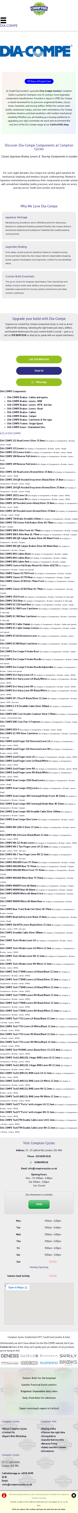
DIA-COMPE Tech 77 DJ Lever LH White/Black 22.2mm (28, 1026)
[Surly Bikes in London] (68, 1358)
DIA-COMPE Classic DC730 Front (17, 573)
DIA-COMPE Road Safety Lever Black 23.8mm (23, 917)
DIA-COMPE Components (13, 391)
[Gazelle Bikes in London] (29, 1358)
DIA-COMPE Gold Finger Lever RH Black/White (24, 772)
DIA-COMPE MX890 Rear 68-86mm (17, 889)
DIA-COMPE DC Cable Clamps (15, 624)
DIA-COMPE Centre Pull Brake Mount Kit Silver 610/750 (29, 565)
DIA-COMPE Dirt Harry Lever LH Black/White (23, 678)
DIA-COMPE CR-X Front (12, 596)
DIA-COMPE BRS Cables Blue (15, 557)
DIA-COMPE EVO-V (9, 729)
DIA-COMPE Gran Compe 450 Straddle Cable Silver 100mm (30, 811)
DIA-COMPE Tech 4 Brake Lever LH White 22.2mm (25, 948)
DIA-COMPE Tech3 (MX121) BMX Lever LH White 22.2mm (29, 1080)
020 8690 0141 (43, 1156)
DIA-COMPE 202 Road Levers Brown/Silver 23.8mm (26, 471)
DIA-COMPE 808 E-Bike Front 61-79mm (20, 530)
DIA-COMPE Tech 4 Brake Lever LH (18, 940)
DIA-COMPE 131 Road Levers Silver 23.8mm (22, 440)
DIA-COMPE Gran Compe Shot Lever (19, 819)
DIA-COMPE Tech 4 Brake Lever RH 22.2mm (22, 956)
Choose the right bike (53, 1432)
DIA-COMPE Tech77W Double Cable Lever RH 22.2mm (27, 1127)
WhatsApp (41, 382)
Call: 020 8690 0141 (39, 359)
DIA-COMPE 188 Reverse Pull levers (18, 456)
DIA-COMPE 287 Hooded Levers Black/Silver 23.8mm (27, 503)
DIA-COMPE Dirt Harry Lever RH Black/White (23, 690)
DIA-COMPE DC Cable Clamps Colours (19, 628)
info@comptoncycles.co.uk (42, 1168)
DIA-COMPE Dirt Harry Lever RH (16, 686)
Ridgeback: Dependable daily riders (39, 1391)
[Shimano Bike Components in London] (49, 1365)
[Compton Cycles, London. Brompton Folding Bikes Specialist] (39, 14)
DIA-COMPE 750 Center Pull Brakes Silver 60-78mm (27, 522)
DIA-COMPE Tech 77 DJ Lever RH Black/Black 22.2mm (27, 1034)
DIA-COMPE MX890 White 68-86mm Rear (21, 901)
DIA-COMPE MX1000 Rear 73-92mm (18, 866)
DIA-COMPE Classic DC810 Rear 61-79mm (21, 588)
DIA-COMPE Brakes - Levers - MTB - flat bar (29, 404)
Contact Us (6, 1347)
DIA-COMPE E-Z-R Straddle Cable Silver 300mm (24, 706)
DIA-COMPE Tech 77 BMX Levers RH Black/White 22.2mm (29, 1010)
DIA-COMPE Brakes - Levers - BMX (24, 401)
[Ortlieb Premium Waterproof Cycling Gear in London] (29, 1365)
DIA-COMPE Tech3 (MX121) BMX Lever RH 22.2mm (26, 1088)
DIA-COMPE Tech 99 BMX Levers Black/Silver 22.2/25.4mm (30, 1049)
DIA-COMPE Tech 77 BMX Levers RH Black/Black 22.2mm (29, 995)
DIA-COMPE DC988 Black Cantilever (19, 643)
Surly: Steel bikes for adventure (39, 1397)
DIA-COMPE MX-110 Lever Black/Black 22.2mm (24, 835)
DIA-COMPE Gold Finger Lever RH (17, 768)
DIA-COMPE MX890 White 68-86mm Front (21, 893)
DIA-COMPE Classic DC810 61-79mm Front (22, 581)
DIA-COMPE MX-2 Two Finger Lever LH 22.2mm (24, 846)
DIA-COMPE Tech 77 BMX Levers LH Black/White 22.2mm (29, 987)
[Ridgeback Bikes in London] (49, 1358)
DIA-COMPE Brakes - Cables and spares (27, 397)
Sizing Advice (49, 1436)
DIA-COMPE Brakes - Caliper (21, 416)
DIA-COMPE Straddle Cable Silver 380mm (21, 932)
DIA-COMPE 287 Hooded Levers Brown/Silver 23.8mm (27, 511)
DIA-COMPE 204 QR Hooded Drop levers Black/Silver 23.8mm (31, 479)
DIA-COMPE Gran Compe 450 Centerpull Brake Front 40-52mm (32, 795)
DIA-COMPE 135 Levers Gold (15, 452)
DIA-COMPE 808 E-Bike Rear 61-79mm (19, 534)
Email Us (39, 370)
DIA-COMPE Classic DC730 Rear (16, 577)
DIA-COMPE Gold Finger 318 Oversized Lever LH (25, 741)
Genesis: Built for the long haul (39, 1378)
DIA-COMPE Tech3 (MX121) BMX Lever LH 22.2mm (26, 1073)
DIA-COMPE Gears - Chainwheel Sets (26, 427)
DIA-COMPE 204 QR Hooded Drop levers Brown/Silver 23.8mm (32, 487)
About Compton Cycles (15, 1428)
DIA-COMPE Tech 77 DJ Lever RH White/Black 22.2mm (28, 1042)
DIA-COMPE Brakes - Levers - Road (25, 408)
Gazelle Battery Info (53, 1439)
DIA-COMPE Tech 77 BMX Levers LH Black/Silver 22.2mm (29, 979)
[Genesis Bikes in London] (10, 1358)
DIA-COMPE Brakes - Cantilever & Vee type (29, 419)
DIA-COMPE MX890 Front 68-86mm (18, 885)
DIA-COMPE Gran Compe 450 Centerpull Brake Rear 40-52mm (32, 803)
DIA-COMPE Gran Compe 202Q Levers (19, 788)
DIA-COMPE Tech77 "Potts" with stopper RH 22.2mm (27, 1112)
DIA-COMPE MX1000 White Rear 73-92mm (21, 877)
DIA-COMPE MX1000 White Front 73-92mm (22, 870)
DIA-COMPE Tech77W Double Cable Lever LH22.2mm (27, 1120)
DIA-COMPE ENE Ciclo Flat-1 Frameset (20, 721)
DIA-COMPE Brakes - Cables (21, 412)
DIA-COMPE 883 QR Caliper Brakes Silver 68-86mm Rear (29, 546)
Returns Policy (49, 1443)
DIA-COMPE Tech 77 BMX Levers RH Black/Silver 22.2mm (29, 1002)
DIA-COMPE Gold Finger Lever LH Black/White (24, 760)
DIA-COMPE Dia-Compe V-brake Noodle (21, 659)
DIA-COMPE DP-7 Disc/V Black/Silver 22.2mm (23, 698)
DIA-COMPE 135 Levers (12, 448)
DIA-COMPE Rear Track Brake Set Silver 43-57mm (25, 909)
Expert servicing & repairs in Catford (39, 1408)
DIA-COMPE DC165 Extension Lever (18, 635)
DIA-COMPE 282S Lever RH (14, 499)
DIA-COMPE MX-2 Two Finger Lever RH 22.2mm (24, 854)
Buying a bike (49, 1428)
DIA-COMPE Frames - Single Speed (25, 423)
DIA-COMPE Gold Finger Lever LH (17, 756)
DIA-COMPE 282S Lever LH (14, 495)
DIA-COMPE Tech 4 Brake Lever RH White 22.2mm (26, 963)
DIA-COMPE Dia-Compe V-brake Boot (19, 651)
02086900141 (41, 1162)
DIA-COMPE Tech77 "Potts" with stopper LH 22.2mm (27, 1104)
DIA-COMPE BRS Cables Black (15, 553)
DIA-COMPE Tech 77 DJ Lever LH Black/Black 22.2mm (27, 1018)
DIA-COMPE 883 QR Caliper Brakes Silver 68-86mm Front (29, 538)
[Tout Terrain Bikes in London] (10, 1365)
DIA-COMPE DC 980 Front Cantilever (19, 608)
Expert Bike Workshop (14, 1436)
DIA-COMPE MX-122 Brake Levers (17, 842)
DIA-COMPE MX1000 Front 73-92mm (19, 862)
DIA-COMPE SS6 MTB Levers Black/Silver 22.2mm (25, 924)
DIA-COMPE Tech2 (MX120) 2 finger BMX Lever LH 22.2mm (30, 1057)
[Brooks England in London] (68, 1365)
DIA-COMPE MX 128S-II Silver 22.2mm (19, 827)
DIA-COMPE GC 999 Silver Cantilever (19, 733)
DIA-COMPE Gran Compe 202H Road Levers (22, 780)
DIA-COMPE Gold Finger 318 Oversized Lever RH (25, 749)
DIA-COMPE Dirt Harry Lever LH (16, 674)
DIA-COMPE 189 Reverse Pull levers (18, 464)
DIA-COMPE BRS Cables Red (14, 561)
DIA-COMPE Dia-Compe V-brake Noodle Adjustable (26, 667)
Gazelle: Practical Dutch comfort (39, 1384)
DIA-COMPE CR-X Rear (11, 600)
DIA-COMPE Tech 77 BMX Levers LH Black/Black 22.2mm (29, 971)
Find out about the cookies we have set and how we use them (38, 1509)
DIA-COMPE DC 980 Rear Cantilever (18, 616)
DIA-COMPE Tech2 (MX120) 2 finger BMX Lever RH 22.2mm (30, 1065)
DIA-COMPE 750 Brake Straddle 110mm (20, 518)
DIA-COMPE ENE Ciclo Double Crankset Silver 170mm (28, 714)
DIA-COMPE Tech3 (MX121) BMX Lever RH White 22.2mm (29, 1096)
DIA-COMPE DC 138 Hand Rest (15, 604)
